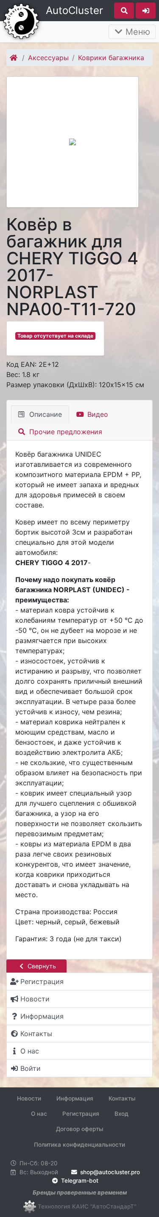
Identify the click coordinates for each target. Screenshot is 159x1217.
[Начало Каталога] (14, 57)
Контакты (122, 1098)
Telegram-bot (78, 1180)
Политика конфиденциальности (79, 1144)
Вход (121, 1113)
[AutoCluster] (21, 20)
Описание (44, 414)
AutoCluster (74, 10)
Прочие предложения (64, 431)
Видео (96, 414)
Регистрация (80, 1113)
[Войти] (146, 11)
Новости (29, 1098)
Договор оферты (79, 1129)
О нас (39, 1113)
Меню (136, 32)
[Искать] (124, 11)
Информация (74, 1098)
